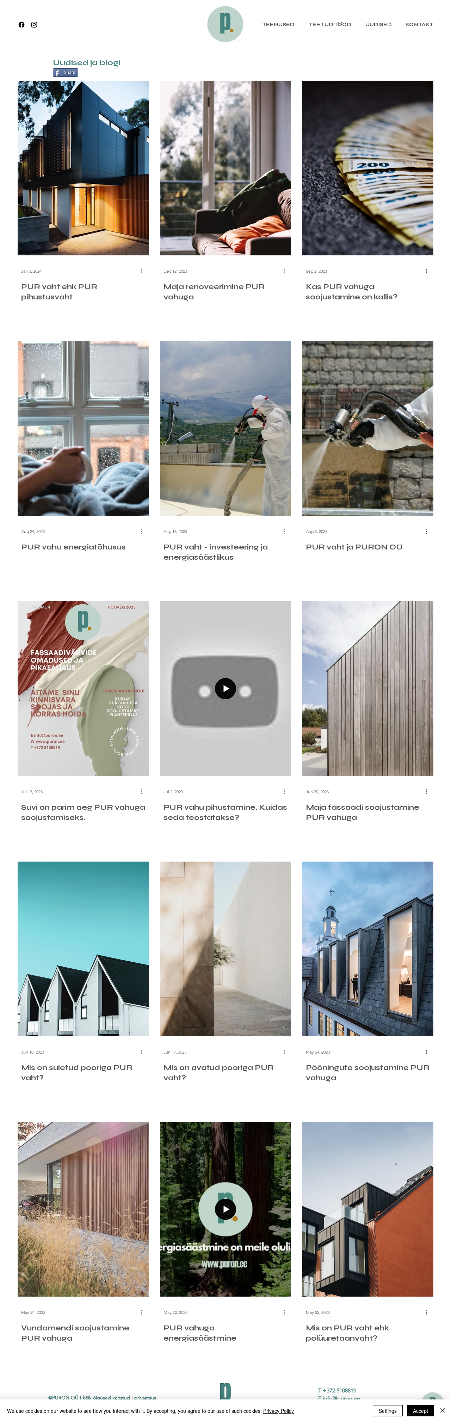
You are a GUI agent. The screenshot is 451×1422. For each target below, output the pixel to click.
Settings (388, 1410)
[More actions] (144, 271)
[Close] (442, 1410)
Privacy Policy (278, 1410)
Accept (420, 1410)
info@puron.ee (341, 1398)
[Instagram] (34, 25)
